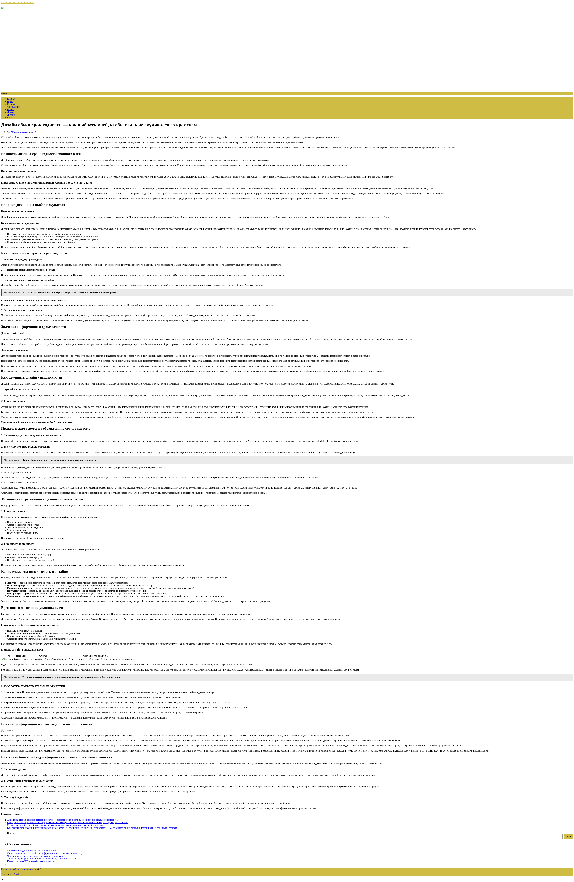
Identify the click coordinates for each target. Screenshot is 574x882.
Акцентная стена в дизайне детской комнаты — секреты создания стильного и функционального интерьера (62, 819)
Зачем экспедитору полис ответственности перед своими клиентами (42, 858)
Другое (10, 112)
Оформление (13, 107)
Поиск (10, 833)
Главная (11, 98)
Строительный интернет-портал (17, 2)
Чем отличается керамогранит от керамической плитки (35, 856)
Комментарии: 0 (28, 132)
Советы (11, 104)
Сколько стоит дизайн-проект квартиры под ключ (32, 850)
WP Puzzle (15, 874)
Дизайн (11, 115)
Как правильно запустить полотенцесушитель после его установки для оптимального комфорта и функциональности (67, 822)
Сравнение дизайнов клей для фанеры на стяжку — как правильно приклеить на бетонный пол (56, 825)
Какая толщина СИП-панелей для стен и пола (30, 861)
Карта (10, 117)
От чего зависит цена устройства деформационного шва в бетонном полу (45, 853)
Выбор (10, 109)
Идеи (10, 101)
